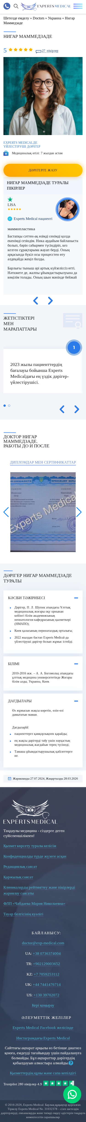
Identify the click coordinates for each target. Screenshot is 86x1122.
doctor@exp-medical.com (43, 943)
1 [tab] (4, 405)
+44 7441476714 (47, 984)
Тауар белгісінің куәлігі (23, 914)
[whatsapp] (72, 1094)
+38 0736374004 (47, 953)
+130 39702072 (46, 995)
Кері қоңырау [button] (43, 1005)
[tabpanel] (43, 371)
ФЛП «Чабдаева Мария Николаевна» (34, 903)
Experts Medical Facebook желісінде (43, 1027)
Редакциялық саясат (20, 866)
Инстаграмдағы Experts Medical (43, 1038)
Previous (35, 300)
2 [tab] (9, 405)
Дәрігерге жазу (43, 170)
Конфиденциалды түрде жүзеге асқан (34, 856)
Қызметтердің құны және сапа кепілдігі (43, 1073)
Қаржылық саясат (18, 877)
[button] (6, 512)
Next (50, 300)
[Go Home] (45, 6)
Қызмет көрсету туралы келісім (29, 846)
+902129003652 (46, 964)
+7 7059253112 (46, 974)
